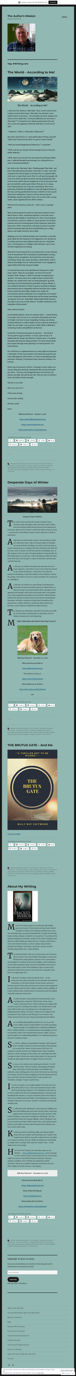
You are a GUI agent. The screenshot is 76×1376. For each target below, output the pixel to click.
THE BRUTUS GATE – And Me (30, 745)
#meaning (33, 871)
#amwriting (11, 1244)
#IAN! (27, 467)
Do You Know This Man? (16, 1331)
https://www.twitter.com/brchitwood (32, 430)
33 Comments (33, 1246)
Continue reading (14, 834)
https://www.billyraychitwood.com (32, 419)
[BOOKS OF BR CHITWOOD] (9, 1365)
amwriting (19, 469)
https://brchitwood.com (32, 1196)
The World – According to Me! (31, 72)
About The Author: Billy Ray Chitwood (21, 1354)
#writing (15, 1246)
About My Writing (22, 886)
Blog (9, 1322)
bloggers (26, 469)
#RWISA (52, 732)
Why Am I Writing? (15, 1349)
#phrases (40, 871)
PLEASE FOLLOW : (14, 1340)
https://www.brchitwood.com (32, 425)
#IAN (33, 1244)
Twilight (34, 465)
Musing (29, 465)
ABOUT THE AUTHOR (15, 1308)
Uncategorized (42, 465)
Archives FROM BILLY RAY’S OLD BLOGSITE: (24, 1313)
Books (31, 869)
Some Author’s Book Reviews (18, 1345)
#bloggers (28, 1244)
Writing (49, 465)
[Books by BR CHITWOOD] (13, 1365)
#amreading (11, 467)
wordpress (43, 469)
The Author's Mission (21, 16)
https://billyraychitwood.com (32, 668)
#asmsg (18, 467)
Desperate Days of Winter (28, 482)
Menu (64, 17)
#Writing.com (12, 469)
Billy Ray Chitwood (14, 1317)
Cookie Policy (40, 1373)
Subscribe (13, 1279)
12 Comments (46, 734)
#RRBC (47, 467)
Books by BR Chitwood (16, 1326)
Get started (53, 2)
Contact (11, 1358)
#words (15, 873)
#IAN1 (31, 467)
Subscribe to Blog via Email (21, 1259)
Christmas (32, 730)
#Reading (41, 467)
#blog (23, 467)
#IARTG (35, 467)
